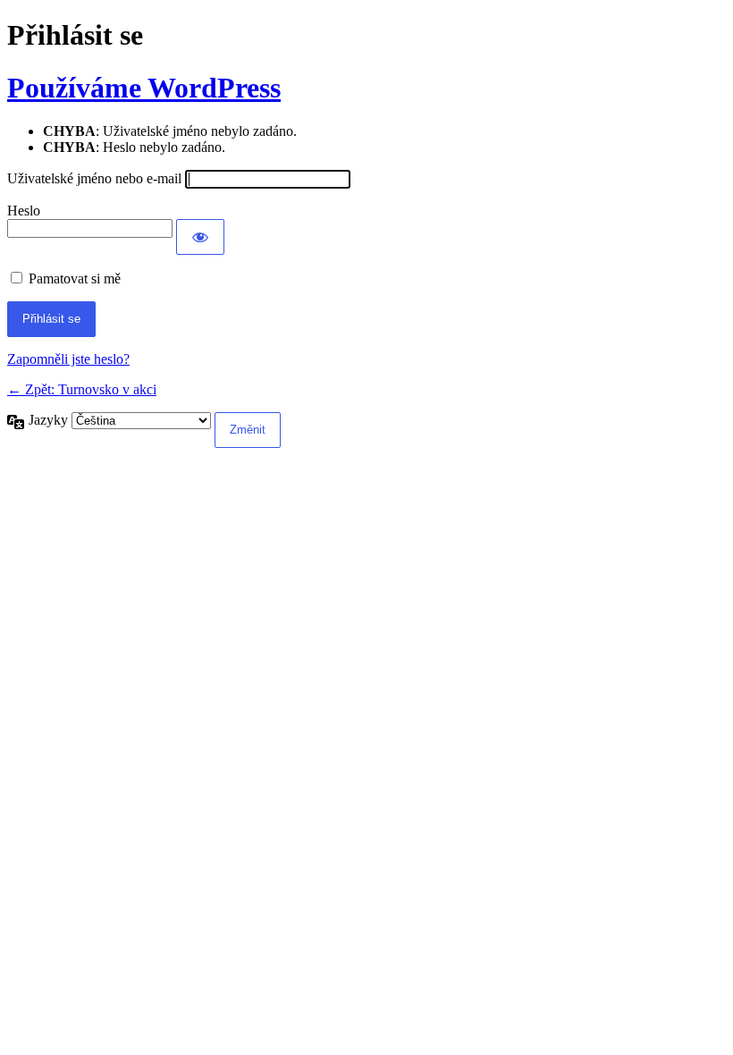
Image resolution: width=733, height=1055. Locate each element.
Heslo (23, 210)
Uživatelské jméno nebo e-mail (94, 178)
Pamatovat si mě (75, 278)
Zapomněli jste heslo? (68, 359)
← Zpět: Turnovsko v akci (81, 389)
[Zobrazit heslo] (200, 237)
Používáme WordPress (144, 88)
